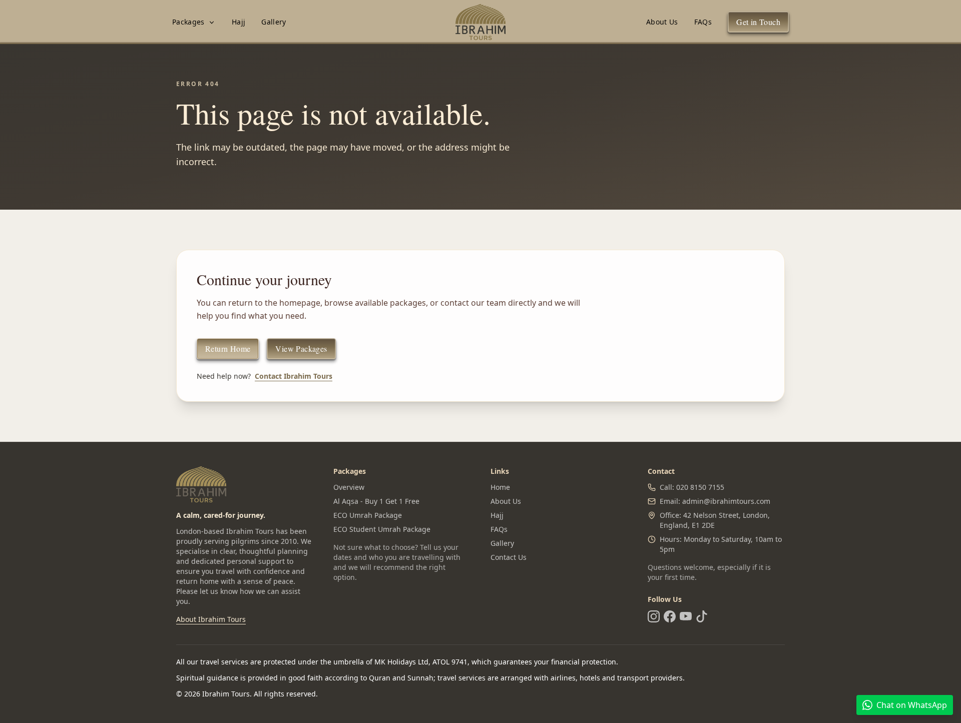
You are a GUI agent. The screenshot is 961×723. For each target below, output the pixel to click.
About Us (662, 22)
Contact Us (509, 557)
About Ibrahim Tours (211, 619)
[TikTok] (702, 616)
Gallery (273, 22)
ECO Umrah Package (367, 515)
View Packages (301, 348)
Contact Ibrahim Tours (293, 376)
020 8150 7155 (700, 487)
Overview (348, 487)
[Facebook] (670, 616)
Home (500, 487)
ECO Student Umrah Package (381, 529)
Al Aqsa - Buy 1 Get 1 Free (376, 501)
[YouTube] (686, 616)
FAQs (703, 22)
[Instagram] (654, 616)
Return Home (227, 348)
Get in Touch (758, 22)
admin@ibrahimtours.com (726, 501)
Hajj (238, 22)
